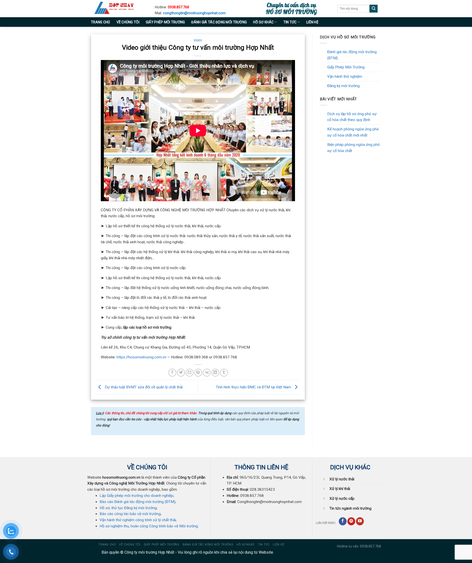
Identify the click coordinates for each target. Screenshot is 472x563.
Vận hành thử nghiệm (344, 76)
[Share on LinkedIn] (215, 373)
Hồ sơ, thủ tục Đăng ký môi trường (128, 508)
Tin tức (290, 22)
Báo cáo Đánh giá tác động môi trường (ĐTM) (137, 502)
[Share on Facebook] (172, 373)
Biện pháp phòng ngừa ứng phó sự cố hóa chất (353, 147)
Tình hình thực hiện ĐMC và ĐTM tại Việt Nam (254, 387)
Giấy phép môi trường (165, 22)
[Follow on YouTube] (360, 521)
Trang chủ (100, 22)
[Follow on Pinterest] (351, 521)
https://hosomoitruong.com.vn (141, 357)
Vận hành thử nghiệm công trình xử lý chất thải (138, 520)
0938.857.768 (178, 7)
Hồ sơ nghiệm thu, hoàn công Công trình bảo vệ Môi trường (149, 526)
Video (198, 40)
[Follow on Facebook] (343, 521)
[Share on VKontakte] (207, 373)
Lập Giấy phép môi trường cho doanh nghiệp (136, 495)
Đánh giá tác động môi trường (219, 22)
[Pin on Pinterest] (198, 373)
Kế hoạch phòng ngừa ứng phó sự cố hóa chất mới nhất (353, 132)
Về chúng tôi (128, 22)
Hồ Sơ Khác (263, 22)
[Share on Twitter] (181, 373)
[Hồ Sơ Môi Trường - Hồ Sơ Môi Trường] (119, 8)
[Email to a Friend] (189, 373)
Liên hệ (312, 22)
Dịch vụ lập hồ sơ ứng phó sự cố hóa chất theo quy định (352, 117)
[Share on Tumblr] (224, 373)
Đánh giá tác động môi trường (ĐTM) (352, 55)
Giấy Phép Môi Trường (346, 67)
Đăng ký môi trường (343, 86)
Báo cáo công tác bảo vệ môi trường (130, 514)
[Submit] (373, 9)
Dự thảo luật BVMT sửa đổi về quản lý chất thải (143, 387)
